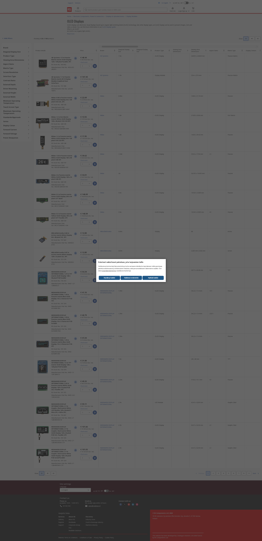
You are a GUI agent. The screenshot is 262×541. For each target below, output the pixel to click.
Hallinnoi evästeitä (131, 278)
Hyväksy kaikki (109, 278)
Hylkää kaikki (153, 278)
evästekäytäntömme (109, 271)
